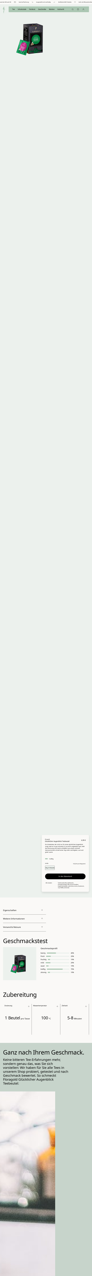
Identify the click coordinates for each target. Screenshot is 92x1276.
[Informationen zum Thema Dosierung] (29, 1006)
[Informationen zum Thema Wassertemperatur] (57, 1006)
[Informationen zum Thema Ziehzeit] (86, 1006)
